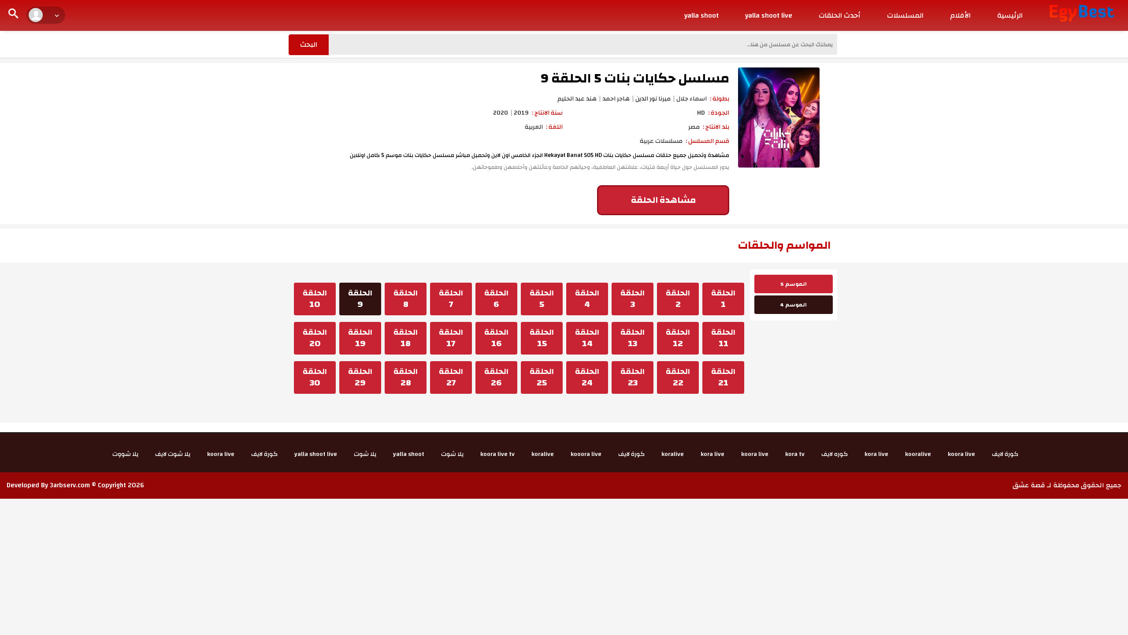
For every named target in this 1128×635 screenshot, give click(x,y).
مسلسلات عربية (661, 141)
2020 (500, 113)
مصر (694, 127)
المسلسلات (905, 15)
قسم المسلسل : (707, 141)
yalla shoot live (768, 15)
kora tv (795, 454)
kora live (876, 454)
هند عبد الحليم (577, 99)
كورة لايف (1005, 454)
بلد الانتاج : (716, 127)
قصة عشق (1029, 485)
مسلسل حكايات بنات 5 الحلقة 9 (635, 78)
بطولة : (719, 99)
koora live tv (497, 454)
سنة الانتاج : (547, 113)
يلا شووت (125, 454)
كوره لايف (834, 454)
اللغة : (554, 127)
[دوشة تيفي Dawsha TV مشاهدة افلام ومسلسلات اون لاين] (1082, 12)
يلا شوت (452, 454)
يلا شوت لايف (172, 454)
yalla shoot (701, 15)
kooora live (586, 454)
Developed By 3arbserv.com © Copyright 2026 (75, 485)
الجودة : (718, 113)
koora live (961, 454)
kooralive (918, 454)
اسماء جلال (691, 99)
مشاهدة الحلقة (663, 200)
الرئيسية (1010, 15)
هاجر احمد (616, 99)
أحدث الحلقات (840, 15)
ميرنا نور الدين (653, 99)
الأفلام (960, 15)
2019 (521, 113)
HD (701, 113)
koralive (672, 454)
